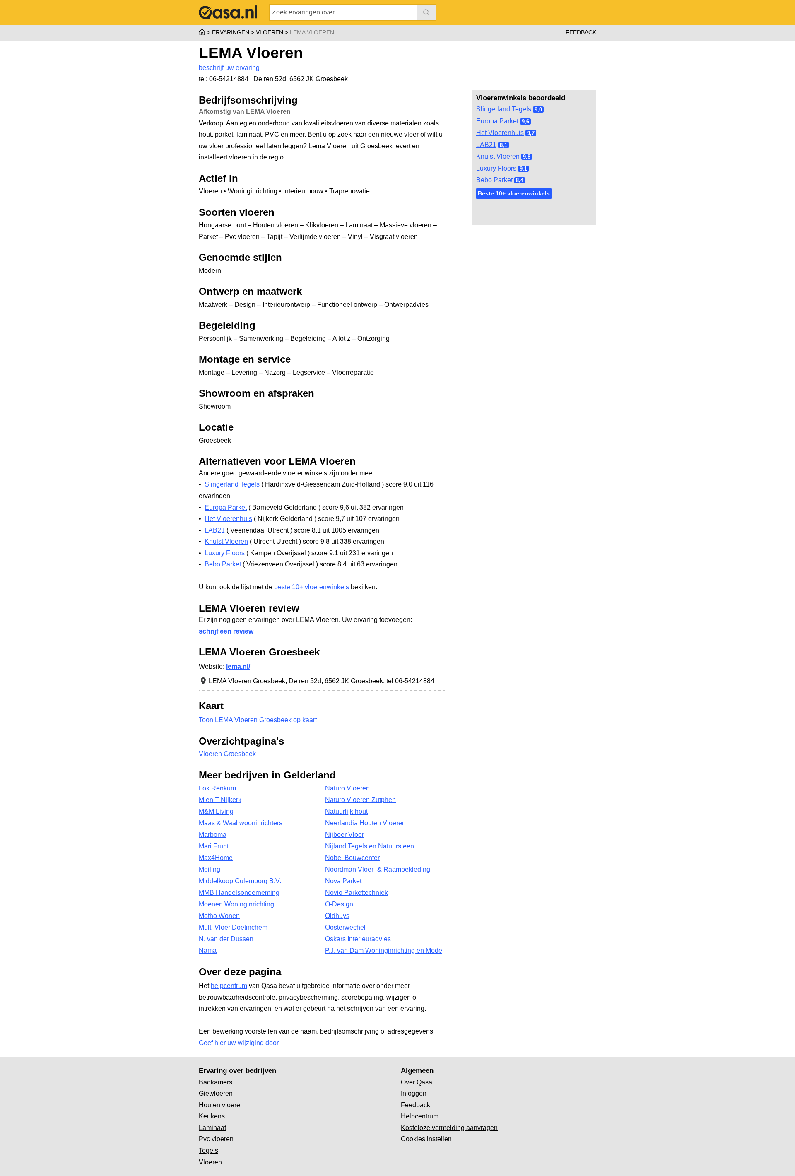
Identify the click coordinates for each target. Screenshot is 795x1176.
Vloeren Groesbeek (227, 753)
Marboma (212, 834)
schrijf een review (226, 631)
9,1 (523, 169)
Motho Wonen (219, 915)
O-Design (339, 904)
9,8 (526, 157)
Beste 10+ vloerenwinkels (514, 193)
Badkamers (215, 1082)
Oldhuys (337, 915)
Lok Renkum (217, 788)
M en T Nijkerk (220, 799)
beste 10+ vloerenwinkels (311, 586)
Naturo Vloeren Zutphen (360, 799)
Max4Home (216, 857)
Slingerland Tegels (503, 109)
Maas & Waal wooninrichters (240, 823)
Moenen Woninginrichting (236, 904)
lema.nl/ (238, 666)
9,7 (531, 133)
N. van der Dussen (226, 938)
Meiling (209, 869)
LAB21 (486, 144)
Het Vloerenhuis (500, 132)
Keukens (212, 1116)
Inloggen (413, 1093)
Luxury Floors (496, 168)
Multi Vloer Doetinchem (233, 927)
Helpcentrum (419, 1116)
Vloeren (210, 1162)
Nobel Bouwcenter (352, 857)
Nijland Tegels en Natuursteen (369, 846)
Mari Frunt (214, 846)
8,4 (519, 180)
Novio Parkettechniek (356, 892)
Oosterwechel (345, 927)
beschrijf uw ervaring (229, 67)
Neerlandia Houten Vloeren (365, 823)
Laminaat (212, 1127)
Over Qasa (416, 1082)
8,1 (503, 145)
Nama (208, 950)
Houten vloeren (221, 1105)
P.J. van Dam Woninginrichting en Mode (383, 950)
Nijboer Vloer (344, 834)
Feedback (581, 32)
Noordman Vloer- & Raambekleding (377, 869)
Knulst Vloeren (498, 156)
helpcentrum (229, 985)
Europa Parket (497, 121)
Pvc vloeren (216, 1138)
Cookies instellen (426, 1138)
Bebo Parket (494, 179)
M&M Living (216, 811)
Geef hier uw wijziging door (238, 1042)
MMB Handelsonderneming (239, 892)
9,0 (538, 109)
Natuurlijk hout (346, 811)
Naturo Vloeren (347, 788)
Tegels (208, 1150)
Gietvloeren (216, 1093)
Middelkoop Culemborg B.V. (240, 880)
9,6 (525, 121)
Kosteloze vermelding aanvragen (449, 1127)
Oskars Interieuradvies (358, 938)
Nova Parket (343, 880)
